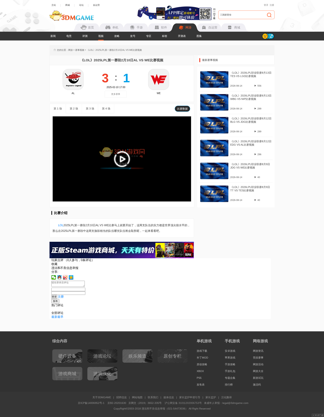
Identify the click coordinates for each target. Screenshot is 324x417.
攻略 (116, 35)
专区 (148, 35)
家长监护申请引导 (189, 397)
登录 (266, 5)
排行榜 (229, 384)
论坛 (81, 5)
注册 (272, 5)
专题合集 (230, 377)
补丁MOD (202, 357)
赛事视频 (79, 50)
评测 (85, 35)
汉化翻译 (226, 397)
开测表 (182, 35)
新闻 (53, 35)
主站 (53, 5)
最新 (54, 316)
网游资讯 (258, 350)
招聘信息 (121, 397)
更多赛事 (115, 94)
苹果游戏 (230, 357)
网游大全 (258, 371)
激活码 (257, 384)
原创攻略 (202, 364)
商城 (67, 5)
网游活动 (258, 364)
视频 (101, 35)
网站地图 (137, 397)
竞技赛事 (258, 357)
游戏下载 (202, 350)
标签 (164, 35)
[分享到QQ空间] (71, 277)
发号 (132, 35)
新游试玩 (258, 377)
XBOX (200, 371)
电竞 (69, 35)
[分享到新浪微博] (65, 277)
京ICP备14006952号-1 (91, 402)
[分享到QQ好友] (59, 277)
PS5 (199, 377)
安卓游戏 (230, 350)
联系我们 (153, 397)
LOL (60, 225)
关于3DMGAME (101, 397)
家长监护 (211, 397)
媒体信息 (169, 397)
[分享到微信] (53, 277)
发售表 (201, 384)
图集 (199, 35)
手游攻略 (230, 364)
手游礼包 (230, 371)
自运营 (96, 5)
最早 (60, 316)
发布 (55, 301)
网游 (70, 50)
